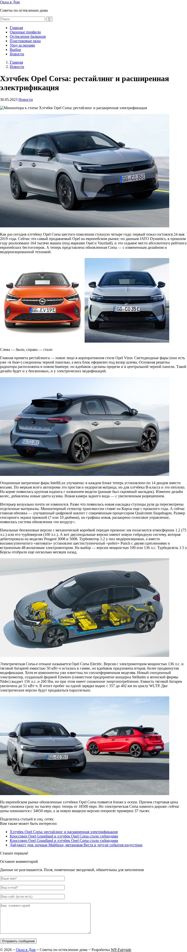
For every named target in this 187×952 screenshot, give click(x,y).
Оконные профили (25, 32)
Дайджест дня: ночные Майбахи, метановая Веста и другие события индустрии (76, 845)
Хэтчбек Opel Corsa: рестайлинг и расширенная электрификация (64, 832)
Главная (16, 28)
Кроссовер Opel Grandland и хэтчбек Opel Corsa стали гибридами (64, 836)
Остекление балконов (28, 36)
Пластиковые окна (25, 41)
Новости (17, 54)
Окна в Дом (10, 2)
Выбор (15, 50)
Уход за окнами (22, 45)
